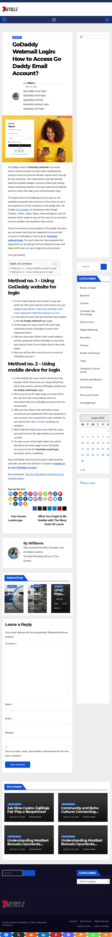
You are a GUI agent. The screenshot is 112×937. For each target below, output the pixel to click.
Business (17, 37)
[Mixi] (45, 499)
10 (82, 443)
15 (108, 443)
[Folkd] (20, 499)
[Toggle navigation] (54, 19)
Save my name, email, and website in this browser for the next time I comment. (37, 753)
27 (98, 455)
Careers (84, 303)
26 (92, 455)
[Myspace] (15, 499)
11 (87, 443)
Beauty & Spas (88, 288)
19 (92, 449)
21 (103, 449)
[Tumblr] (25, 499)
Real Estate (86, 387)
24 (82, 455)
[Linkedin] (25, 494)
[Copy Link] (10, 499)
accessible (23, 209)
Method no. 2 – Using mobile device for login (33, 272)
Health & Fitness (84, 926)
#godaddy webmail (33, 100)
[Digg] (60, 499)
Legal (83, 361)
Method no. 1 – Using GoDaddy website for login (34, 268)
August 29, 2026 (18, 817)
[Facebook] (10, 494)
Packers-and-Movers (91, 379)
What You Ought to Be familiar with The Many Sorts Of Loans (52, 520)
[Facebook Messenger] (30, 499)
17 (82, 449)
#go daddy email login (34, 91)
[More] (25, 504)
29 (108, 455)
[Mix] (40, 494)
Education (85, 337)
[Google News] (20, 504)
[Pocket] (50, 499)
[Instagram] (50, 494)
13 (98, 443)
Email (9, 718)
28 (103, 455)
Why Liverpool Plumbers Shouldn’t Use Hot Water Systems (43, 549)
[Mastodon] (35, 494)
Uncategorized (88, 403)
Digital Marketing (89, 330)
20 (98, 449)
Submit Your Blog (101, 926)
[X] (15, 494)
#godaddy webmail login (36, 104)
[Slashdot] (15, 504)
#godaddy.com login (33, 108)
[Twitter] (55, 499)
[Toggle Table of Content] (54, 264)
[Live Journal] (10, 504)
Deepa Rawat (35, 817)
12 (92, 443)
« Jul (82, 469)
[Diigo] (40, 499)
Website (9, 733)
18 (87, 449)
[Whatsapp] (45, 494)
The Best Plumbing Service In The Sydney (41, 558)
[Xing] (55, 494)
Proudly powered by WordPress (15, 922)
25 (87, 455)
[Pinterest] (30, 494)
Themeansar (7, 925)
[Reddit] (20, 494)
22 (108, 449)
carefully (40, 421)
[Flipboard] (60, 494)
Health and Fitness (90, 353)
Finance (84, 345)
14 (103, 443)
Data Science (87, 322)
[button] (102, 19)
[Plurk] (35, 499)
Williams (31, 83)
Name (9, 704)
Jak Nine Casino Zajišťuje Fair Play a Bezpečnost (28, 810)
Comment (11, 643)
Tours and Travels (89, 395)
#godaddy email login (34, 95)
